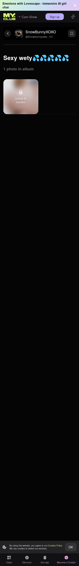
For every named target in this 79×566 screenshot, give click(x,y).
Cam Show (29, 17)
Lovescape (32, 3)
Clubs (9, 562)
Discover (27, 562)
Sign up (54, 17)
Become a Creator (66, 562)
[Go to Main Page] (9, 16)
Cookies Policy (55, 545)
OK (71, 547)
